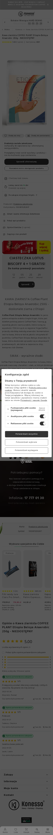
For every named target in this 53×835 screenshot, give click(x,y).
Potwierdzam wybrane (26, 442)
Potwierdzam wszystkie (27, 434)
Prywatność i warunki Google (33, 400)
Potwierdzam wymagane (26, 450)
